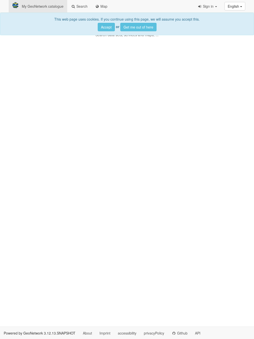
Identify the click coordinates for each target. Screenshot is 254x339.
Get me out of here (138, 27)
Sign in (208, 6)
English (234, 6)
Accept (106, 27)
